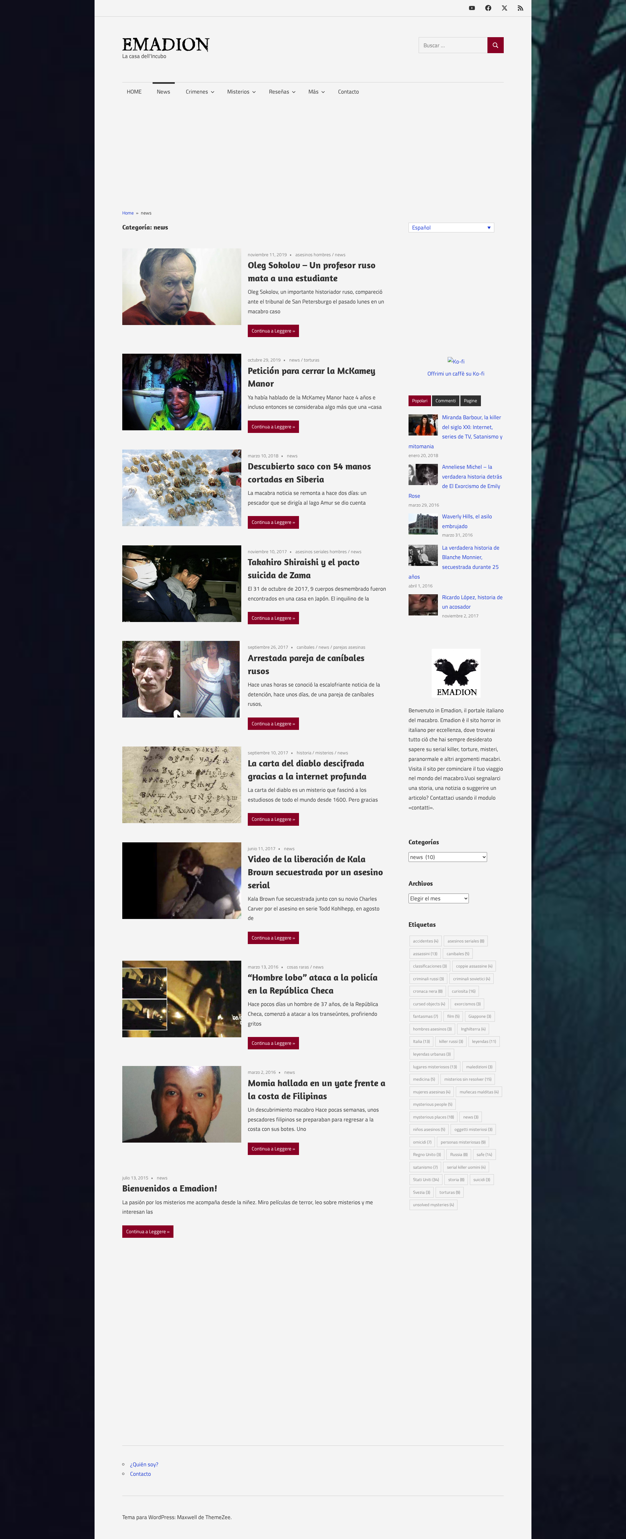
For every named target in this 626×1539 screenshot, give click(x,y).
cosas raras (298, 966)
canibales (306, 647)
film (453, 1016)
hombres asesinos (432, 1029)
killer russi (451, 1041)
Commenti (446, 400)
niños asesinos (429, 1129)
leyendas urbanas (432, 1054)
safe (484, 1154)
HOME (134, 91)
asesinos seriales (466, 941)
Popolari (419, 400)
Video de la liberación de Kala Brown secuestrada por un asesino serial (315, 872)
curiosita (463, 991)
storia (456, 1179)
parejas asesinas (349, 647)
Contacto (348, 91)
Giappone (480, 1016)
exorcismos (468, 1003)
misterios (324, 752)
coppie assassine (474, 966)
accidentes (425, 941)
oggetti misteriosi (473, 1129)
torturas (312, 359)
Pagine (470, 400)
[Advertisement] (313, 146)
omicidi (422, 1142)
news (340, 254)
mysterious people (432, 1104)
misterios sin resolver (467, 1079)
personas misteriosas (463, 1142)
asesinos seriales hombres (321, 551)
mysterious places (433, 1117)
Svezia (421, 1192)
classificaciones (430, 966)
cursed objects (429, 1003)
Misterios (238, 91)
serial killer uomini (466, 1167)
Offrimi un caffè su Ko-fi (455, 373)
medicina (424, 1079)
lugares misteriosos (435, 1066)
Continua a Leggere (271, 330)
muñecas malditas (479, 1091)
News (163, 91)
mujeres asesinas (431, 1091)
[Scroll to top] (614, 1527)
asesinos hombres (313, 254)
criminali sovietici (471, 978)
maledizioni (479, 1066)
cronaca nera (427, 991)
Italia (421, 1041)
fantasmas (425, 1016)
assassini (425, 953)
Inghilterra (473, 1029)
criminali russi (428, 978)
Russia (459, 1154)
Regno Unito (427, 1154)
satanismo (425, 1167)
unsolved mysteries (433, 1204)
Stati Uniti (426, 1179)
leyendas (484, 1041)
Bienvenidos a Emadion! (169, 1188)
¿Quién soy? (144, 1464)
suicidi (481, 1179)
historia (304, 752)
